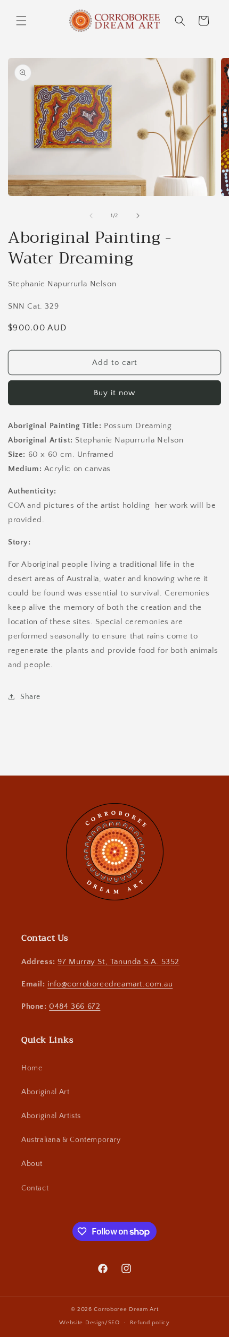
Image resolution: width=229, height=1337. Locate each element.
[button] (21, 20)
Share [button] (30, 697)
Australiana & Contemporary (71, 1140)
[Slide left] (91, 215)
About (32, 1164)
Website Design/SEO (89, 1322)
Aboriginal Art (45, 1092)
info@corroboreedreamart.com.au (110, 984)
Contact (34, 1188)
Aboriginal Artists (51, 1116)
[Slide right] (138, 215)
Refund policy (150, 1322)
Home (31, 1068)
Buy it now (114, 392)
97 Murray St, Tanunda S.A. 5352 (118, 961)
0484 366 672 (74, 1006)
